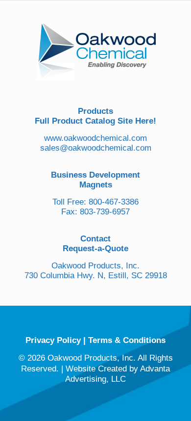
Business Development (95, 175)
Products (95, 111)
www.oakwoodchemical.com (95, 138)
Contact (95, 238)
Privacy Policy (53, 340)
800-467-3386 (114, 202)
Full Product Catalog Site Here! (95, 121)
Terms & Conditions (127, 340)
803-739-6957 (105, 211)
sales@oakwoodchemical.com (95, 148)
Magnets (95, 184)
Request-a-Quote (95, 248)
